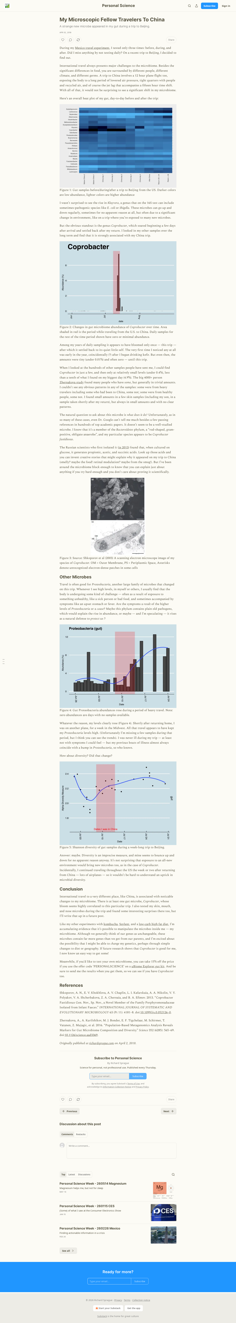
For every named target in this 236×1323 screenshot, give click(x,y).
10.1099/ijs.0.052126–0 (155, 1012)
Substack (102, 1316)
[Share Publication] (196, 6)
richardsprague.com (101, 1043)
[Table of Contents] (3, 661)
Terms (127, 1300)
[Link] (55, 577)
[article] (118, 1190)
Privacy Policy (142, 1086)
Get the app (133, 1308)
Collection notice (141, 1300)
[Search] (189, 6)
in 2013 (123, 447)
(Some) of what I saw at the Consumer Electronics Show (90, 1210)
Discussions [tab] (84, 1174)
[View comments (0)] (70, 40)
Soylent (124, 924)
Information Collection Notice (117, 1086)
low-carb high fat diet (153, 924)
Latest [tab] (71, 1174)
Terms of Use (133, 1083)
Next (166, 1111)
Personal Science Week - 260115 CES (87, 1206)
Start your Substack (110, 1308)
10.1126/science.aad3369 (81, 1035)
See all (66, 1250)
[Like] (63, 40)
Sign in (226, 5)
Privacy (118, 1300)
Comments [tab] (67, 1134)
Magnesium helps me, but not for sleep (81, 1188)
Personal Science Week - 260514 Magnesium (93, 1183)
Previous (72, 1111)
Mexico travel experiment (92, 48)
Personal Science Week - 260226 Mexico (90, 1228)
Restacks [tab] (80, 1134)
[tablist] (73, 1134)
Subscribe (209, 5)
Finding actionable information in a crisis (82, 1232)
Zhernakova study (72, 382)
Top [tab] (63, 1174)
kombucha (111, 924)
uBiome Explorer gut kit (147, 966)
